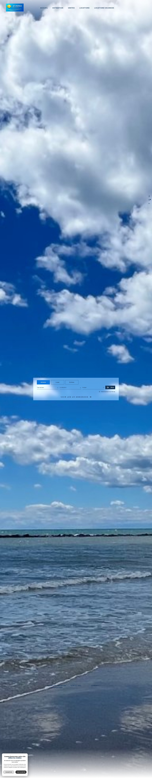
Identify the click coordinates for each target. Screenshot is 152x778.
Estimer (71, 382)
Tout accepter (21, 772)
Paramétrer (8, 772)
